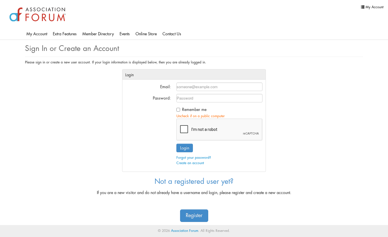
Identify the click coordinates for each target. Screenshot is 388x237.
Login (184, 148)
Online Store (146, 34)
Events (125, 34)
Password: (162, 98)
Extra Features (65, 34)
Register (194, 215)
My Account (36, 34)
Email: (165, 87)
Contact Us (171, 34)
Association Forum (184, 230)
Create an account (190, 163)
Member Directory (98, 34)
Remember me (194, 110)
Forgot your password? (193, 157)
